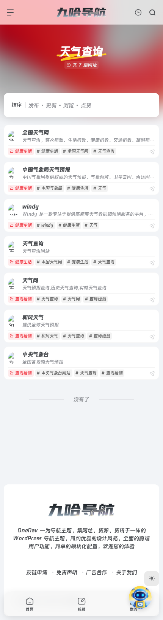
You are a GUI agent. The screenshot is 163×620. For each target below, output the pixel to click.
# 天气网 (71, 299)
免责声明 (66, 572)
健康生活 (23, 151)
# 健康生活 (47, 151)
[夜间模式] (151, 578)
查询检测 (23, 299)
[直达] (152, 152)
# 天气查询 (103, 151)
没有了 (81, 399)
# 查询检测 (95, 299)
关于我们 (126, 572)
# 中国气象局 (49, 188)
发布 (33, 105)
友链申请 (36, 572)
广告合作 (96, 572)
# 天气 (99, 188)
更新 (51, 105)
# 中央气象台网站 (54, 373)
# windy (45, 225)
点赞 (86, 105)
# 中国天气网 (49, 262)
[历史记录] (138, 12)
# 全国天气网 (75, 151)
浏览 (68, 105)
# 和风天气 (47, 336)
